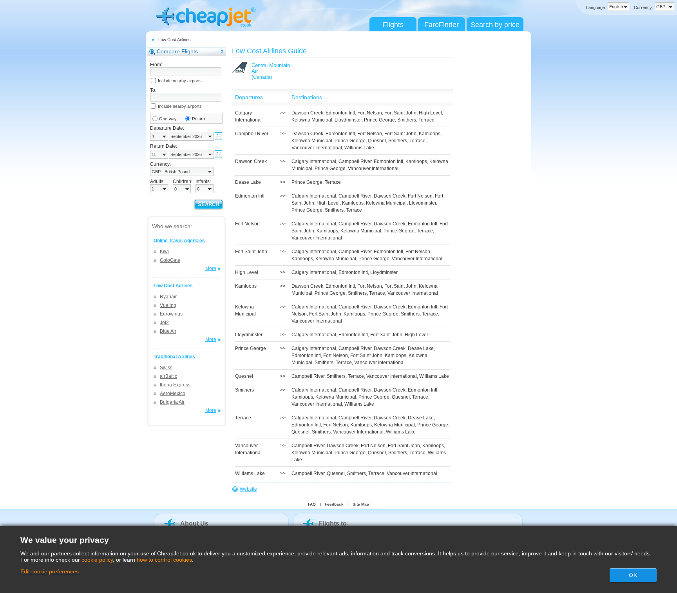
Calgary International (313, 161)
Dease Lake (421, 348)
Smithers (406, 120)
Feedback (334, 504)
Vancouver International (316, 148)
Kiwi (164, 251)
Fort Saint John (400, 113)
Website (248, 489)
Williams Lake (359, 148)
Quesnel (377, 140)
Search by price (495, 25)
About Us (194, 523)
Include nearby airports (180, 80)
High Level (430, 113)
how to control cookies (164, 560)
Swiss (166, 367)
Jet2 (164, 322)
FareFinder (441, 25)
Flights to (333, 523)
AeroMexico (172, 393)
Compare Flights (177, 51)
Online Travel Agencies (179, 240)
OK (633, 575)
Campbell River (354, 161)
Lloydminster (348, 120)
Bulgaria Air (172, 402)
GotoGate (170, 260)
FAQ (312, 504)
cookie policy (97, 560)
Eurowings (171, 314)
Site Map (361, 504)
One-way (168, 118)
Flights (393, 25)
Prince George (379, 120)
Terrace (426, 120)
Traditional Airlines (174, 356)
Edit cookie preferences (49, 571)
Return (198, 118)
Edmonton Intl (340, 113)
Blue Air (168, 331)
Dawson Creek (307, 113)
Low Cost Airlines (174, 39)
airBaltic (168, 376)
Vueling (168, 305)
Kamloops (429, 133)
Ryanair (168, 296)
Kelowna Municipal (311, 120)
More (210, 268)
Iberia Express (175, 385)
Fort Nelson (369, 113)
